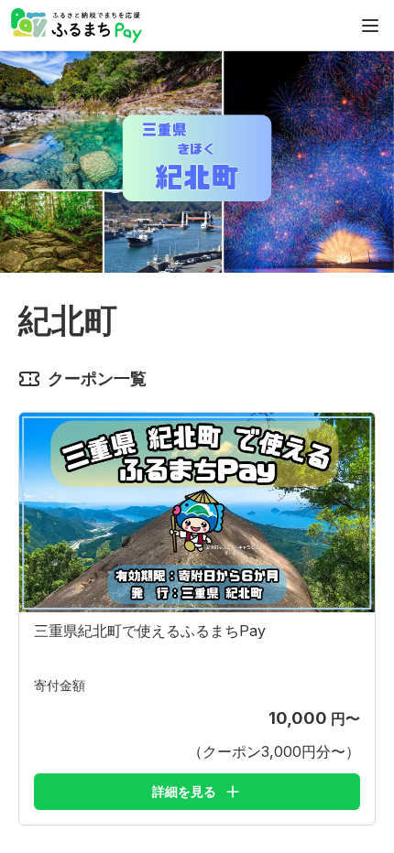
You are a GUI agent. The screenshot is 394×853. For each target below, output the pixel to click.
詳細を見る (184, 791)
